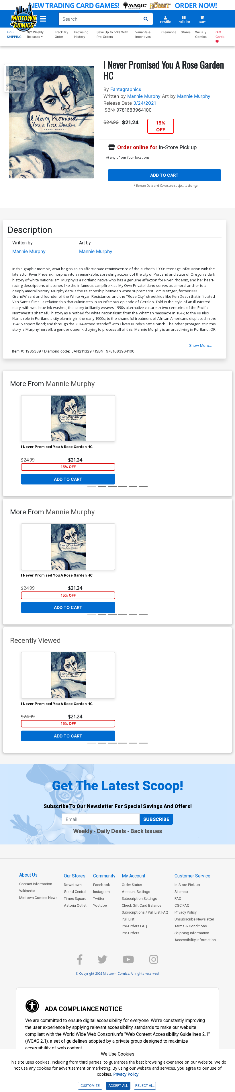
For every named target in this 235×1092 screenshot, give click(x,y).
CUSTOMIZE (90, 1086)
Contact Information (35, 884)
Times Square (75, 898)
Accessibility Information (195, 940)
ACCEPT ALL (118, 1086)
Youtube (100, 905)
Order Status (132, 885)
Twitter (98, 898)
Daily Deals (111, 831)
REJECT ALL (144, 1086)
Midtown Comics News (38, 898)
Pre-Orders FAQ (134, 926)
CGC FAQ (182, 905)
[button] (43, 18)
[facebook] (79, 962)
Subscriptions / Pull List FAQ (145, 912)
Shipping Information (192, 933)
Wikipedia (27, 891)
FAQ (178, 898)
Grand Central (75, 891)
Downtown (73, 885)
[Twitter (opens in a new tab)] (102, 962)
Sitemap (181, 891)
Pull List (128, 919)
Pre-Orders (130, 933)
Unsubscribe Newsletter (194, 919)
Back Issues (146, 831)
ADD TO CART (164, 175)
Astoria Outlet (75, 905)
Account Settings (136, 891)
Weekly (83, 831)
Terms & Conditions (191, 926)
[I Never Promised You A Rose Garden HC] (68, 418)
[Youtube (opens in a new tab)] (128, 962)
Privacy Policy (186, 912)
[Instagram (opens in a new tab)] (153, 962)
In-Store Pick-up (187, 885)
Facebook (101, 885)
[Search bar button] (146, 19)
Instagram (101, 891)
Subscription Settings (139, 898)
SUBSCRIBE (156, 819)
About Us (28, 875)
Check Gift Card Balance (141, 905)
